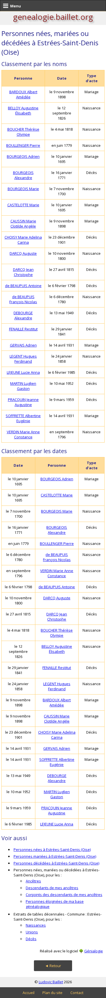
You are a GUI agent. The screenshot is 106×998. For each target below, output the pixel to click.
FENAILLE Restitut (23, 329)
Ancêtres (33, 881)
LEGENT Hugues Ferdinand (23, 359)
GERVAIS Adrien (23, 345)
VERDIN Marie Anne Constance (23, 434)
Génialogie (93, 951)
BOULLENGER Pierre (23, 145)
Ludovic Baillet (51, 981)
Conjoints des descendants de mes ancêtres (64, 894)
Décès (31, 938)
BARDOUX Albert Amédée (23, 94)
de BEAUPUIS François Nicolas (23, 299)
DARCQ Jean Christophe (23, 272)
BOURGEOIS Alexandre (23, 175)
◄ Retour (53, 965)
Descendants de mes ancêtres (52, 887)
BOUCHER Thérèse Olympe (23, 132)
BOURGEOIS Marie (23, 188)
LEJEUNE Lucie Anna (23, 372)
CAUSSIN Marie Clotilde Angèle (23, 223)
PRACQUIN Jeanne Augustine (23, 402)
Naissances (36, 925)
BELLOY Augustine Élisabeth (23, 110)
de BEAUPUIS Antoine (23, 285)
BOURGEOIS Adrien (23, 156)
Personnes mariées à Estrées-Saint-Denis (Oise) (55, 856)
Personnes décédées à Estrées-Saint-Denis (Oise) (56, 863)
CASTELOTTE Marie (23, 204)
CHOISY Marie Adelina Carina (23, 240)
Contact (76, 992)
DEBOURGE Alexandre (23, 315)
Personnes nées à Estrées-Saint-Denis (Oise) (52, 849)
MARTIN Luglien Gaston (23, 386)
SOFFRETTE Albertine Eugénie (23, 418)
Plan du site (52, 992)
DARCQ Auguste (23, 253)
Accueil (28, 992)
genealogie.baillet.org (53, 16)
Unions (32, 932)
